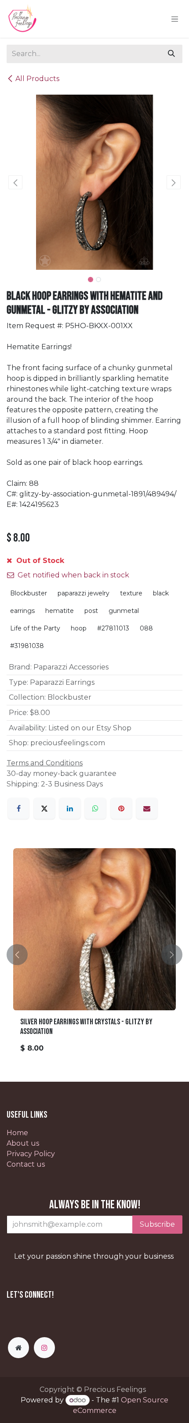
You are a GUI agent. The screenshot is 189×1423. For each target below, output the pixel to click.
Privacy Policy (31, 1154)
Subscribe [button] (157, 1224)
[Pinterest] (121, 808)
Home (17, 1133)
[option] (94, 954)
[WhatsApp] (95, 808)
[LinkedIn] (69, 808)
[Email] (146, 808)
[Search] (171, 54)
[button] (15, 182)
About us (23, 1143)
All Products (37, 78)
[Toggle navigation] (175, 19)
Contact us (26, 1164)
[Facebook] (18, 808)
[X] (44, 808)
